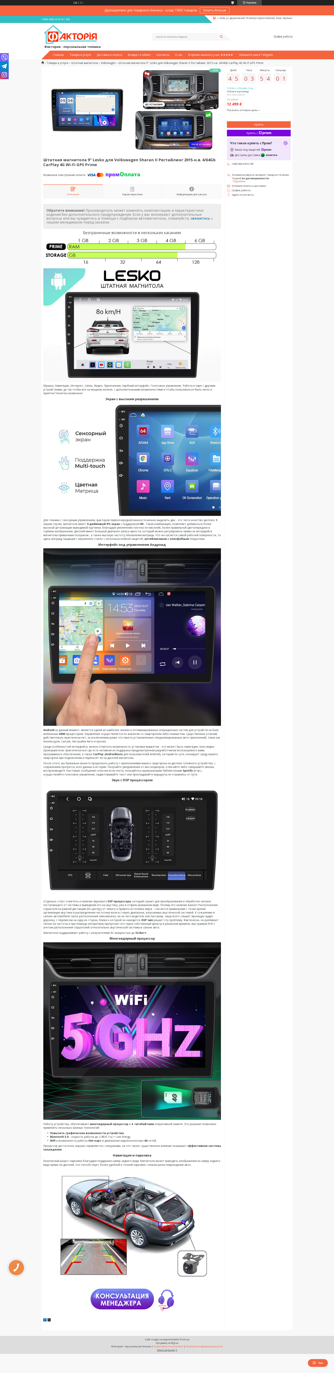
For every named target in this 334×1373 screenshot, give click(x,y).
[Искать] (221, 36)
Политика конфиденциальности (204, 1346)
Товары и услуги (80, 54)
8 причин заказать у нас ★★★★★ (210, 54)
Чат (320, 1363)
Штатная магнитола (84, 63)
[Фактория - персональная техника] (71, 34)
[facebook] (45, 1320)
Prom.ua (184, 1339)
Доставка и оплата (109, 54)
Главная (58, 54)
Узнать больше (214, 10)
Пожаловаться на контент (168, 1346)
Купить (258, 124)
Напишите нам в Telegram (256, 54)
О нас (178, 54)
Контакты (162, 54)
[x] (49, 1320)
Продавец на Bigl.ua (167, 1343)
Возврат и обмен (139, 54)
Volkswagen (108, 63)
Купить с (252, 133)
